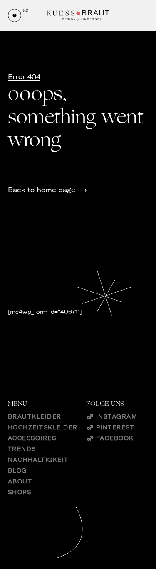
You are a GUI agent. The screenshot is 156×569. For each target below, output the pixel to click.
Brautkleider (35, 416)
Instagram (117, 416)
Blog (17, 470)
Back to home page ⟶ (47, 189)
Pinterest (115, 427)
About (20, 481)
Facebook (115, 438)
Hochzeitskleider (43, 427)
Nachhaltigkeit (38, 459)
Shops (20, 492)
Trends (22, 449)
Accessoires (32, 438)
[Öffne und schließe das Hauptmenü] (143, 15)
